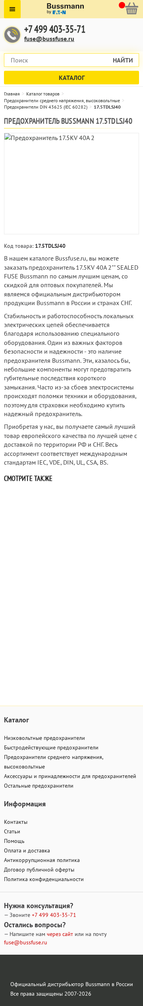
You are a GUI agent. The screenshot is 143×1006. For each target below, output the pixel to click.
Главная (12, 94)
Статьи (12, 831)
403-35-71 (54, 914)
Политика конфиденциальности (44, 879)
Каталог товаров (43, 94)
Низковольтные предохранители (44, 737)
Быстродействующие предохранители (51, 747)
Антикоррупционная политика (42, 860)
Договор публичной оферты (39, 869)
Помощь (14, 840)
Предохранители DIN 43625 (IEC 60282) (45, 107)
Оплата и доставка (27, 850)
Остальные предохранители (38, 785)
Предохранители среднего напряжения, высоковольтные (62, 100)
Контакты (15, 821)
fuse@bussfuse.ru (49, 39)
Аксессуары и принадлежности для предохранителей (70, 776)
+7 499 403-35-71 (54, 29)
